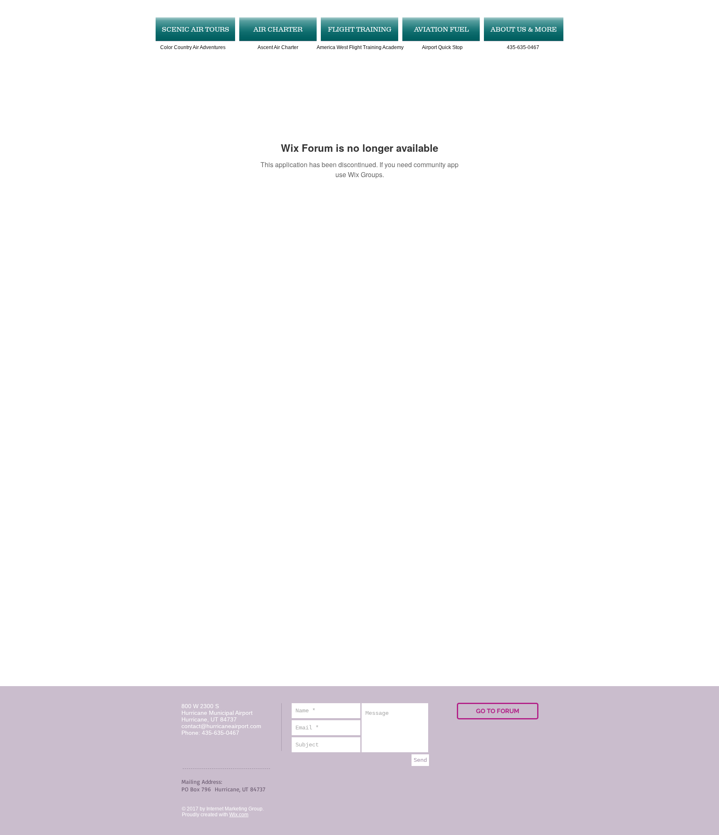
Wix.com (238, 815)
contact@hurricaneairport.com (221, 726)
